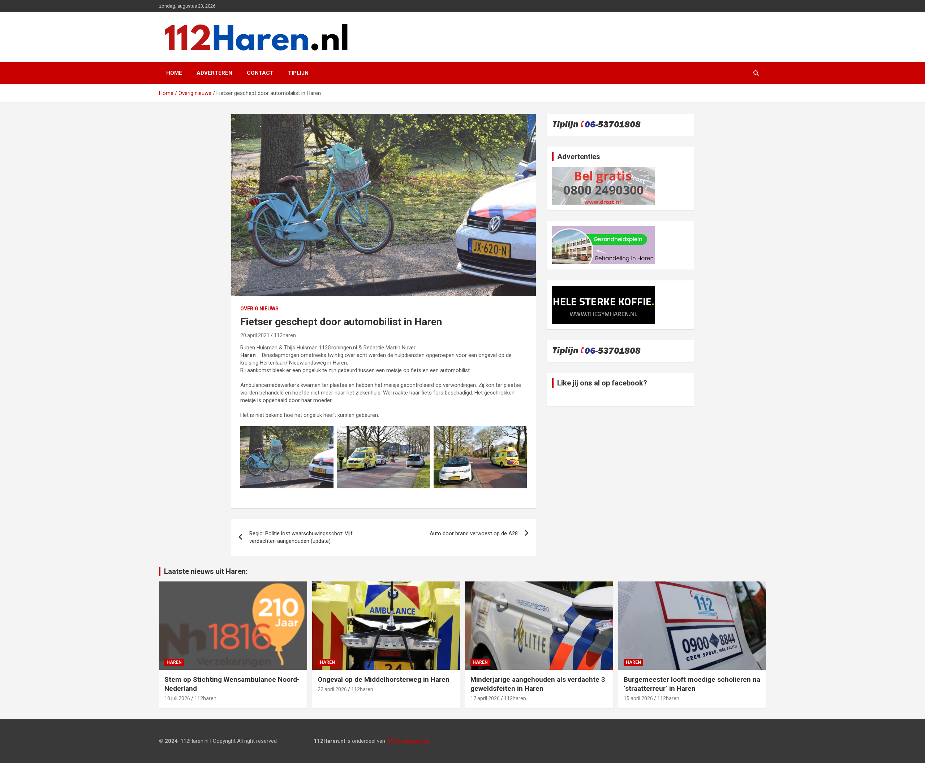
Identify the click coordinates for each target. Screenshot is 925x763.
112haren (285, 335)
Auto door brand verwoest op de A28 (474, 533)
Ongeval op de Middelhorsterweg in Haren (383, 679)
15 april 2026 (638, 698)
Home (174, 73)
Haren (174, 662)
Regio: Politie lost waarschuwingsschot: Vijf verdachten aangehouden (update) (301, 537)
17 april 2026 (485, 698)
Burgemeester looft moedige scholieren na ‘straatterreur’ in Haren (692, 684)
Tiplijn (298, 73)
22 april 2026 (332, 689)
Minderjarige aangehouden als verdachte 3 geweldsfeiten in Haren (537, 684)
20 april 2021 (255, 335)
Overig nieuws (259, 308)
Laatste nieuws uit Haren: (206, 571)
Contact (260, 73)
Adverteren (214, 73)
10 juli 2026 (177, 698)
